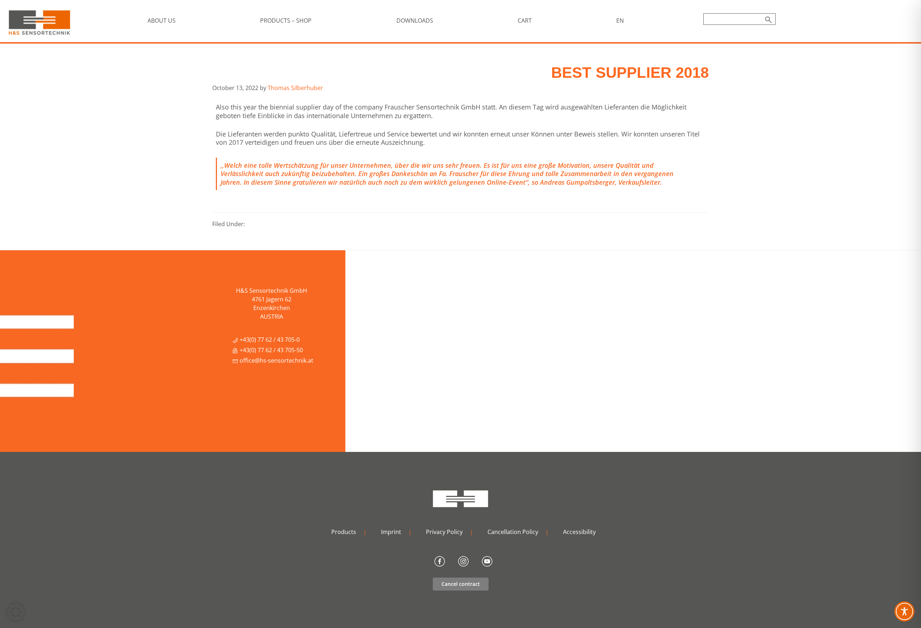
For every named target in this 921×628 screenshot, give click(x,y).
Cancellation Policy (512, 532)
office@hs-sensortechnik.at (275, 360)
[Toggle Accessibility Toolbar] (904, 611)
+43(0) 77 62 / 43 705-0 (269, 340)
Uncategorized (266, 224)
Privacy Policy (444, 532)
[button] (16, 612)
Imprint (391, 532)
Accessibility (579, 532)
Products (343, 532)
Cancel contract (460, 583)
